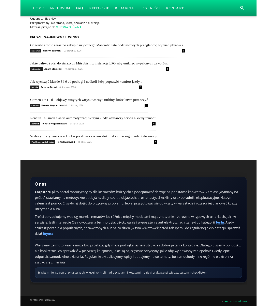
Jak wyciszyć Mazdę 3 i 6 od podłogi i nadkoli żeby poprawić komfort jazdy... (86, 81)
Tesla (220, 222)
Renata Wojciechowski (54, 105)
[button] (242, 8)
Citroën (35, 105)
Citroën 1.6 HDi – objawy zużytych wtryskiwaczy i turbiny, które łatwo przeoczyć (89, 100)
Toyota (48, 233)
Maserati (35, 50)
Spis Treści (150, 8)
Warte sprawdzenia (236, 301)
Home (38, 8)
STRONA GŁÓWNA (68, 27)
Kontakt (175, 8)
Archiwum (59, 8)
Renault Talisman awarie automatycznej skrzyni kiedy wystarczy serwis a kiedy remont (93, 118)
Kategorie (99, 8)
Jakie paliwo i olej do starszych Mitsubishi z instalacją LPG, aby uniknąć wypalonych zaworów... (99, 63)
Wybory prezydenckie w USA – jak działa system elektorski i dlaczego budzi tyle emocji (93, 136)
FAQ (79, 8)
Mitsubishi (36, 68)
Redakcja (124, 8)
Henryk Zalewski (52, 50)
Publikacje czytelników (42, 141)
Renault (35, 123)
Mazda (34, 87)
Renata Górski (49, 87)
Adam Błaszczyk (53, 68)
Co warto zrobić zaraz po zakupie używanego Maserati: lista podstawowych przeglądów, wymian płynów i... (107, 45)
